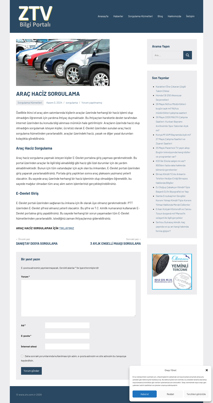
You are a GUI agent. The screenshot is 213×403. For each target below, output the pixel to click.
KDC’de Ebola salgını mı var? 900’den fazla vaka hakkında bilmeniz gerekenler (170, 165)
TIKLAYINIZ (66, 228)
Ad (23, 325)
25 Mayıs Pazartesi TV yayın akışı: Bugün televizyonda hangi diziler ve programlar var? (173, 152)
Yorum (25, 276)
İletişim (190, 16)
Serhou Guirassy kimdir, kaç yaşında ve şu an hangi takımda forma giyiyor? (172, 226)
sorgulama (72, 102)
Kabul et (145, 394)
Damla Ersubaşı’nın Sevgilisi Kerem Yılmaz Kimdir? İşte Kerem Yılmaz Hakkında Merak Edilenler (173, 200)
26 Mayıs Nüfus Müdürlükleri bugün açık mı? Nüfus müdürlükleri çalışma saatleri (171, 108)
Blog (160, 16)
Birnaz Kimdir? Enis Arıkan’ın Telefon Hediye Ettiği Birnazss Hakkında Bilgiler (172, 178)
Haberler (118, 16)
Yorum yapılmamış (91, 102)
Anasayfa (103, 16)
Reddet (170, 394)
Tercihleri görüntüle (196, 394)
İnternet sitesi (29, 346)
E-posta (26, 335)
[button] (206, 370)
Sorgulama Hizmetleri (140, 16)
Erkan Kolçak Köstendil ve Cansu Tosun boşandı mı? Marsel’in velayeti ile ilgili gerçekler (173, 213)
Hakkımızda (174, 16)
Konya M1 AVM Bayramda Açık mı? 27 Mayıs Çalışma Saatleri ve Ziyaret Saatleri (173, 139)
